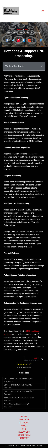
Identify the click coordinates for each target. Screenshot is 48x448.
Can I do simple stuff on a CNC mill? (18, 385)
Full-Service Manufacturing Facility (28, 11)
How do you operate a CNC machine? (18, 391)
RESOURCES (24, 432)
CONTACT (24, 438)
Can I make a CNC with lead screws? (18, 378)
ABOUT (24, 426)
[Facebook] (7, 40)
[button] (42, 66)
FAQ (24, 429)
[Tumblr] (35, 40)
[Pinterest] (18, 40)
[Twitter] (13, 40)
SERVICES (24, 423)
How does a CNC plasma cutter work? (19, 398)
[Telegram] (41, 40)
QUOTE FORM (24, 435)
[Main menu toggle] (42, 11)
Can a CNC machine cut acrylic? (16, 404)
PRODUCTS (24, 419)
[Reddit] (29, 40)
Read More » (8, 381)
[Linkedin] (24, 40)
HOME (24, 416)
